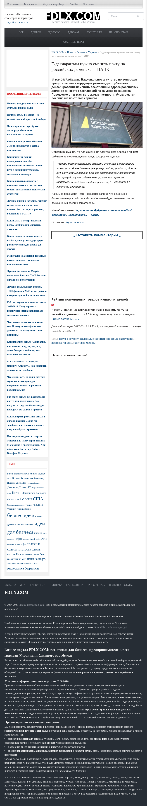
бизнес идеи (20, 514)
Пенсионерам (118, 32)
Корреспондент (75, 222)
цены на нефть (36, 559)
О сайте (74, 4)
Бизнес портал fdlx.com (65, 319)
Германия (20, 482)
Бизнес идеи (74, 585)
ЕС (30, 487)
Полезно (115, 585)
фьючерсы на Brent (35, 554)
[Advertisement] (97, 268)
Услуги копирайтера (53, 4)
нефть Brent (29, 538)
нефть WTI (41, 538)
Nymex (41, 473)
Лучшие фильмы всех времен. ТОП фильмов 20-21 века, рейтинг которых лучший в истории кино (27, 291)
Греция (30, 482)
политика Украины (61, 342)
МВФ (17, 499)
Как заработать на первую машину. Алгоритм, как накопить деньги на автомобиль (26, 366)
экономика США (30, 563)
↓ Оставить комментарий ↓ (97, 235)
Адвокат (73, 32)
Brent (16, 473)
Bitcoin (10, 473)
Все (21, 32)
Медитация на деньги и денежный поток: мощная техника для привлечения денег (26, 260)
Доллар (36, 482)
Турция (28, 504)
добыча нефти (25, 524)
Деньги (36, 32)
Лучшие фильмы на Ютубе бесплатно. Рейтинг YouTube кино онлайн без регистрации (26, 275)
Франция (11, 508)
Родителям (94, 32)
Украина (37, 504)
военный (38, 516)
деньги (11, 524)
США (38, 499)
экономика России (15, 563)
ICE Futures (31, 473)
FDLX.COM (16, 592)
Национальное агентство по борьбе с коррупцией (106, 338)
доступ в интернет (69, 338)
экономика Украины (84, 342)
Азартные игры (73, 41)
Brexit (22, 473)
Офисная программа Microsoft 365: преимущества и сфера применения (24, 146)
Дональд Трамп (17, 487)
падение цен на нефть (16, 544)
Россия (26, 499)
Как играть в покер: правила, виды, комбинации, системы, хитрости (24, 225)
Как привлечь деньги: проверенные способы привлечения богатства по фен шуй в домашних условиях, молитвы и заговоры (24, 165)
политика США (24, 550)
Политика (56, 585)
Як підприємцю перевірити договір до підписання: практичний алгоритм (23, 130)
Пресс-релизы (96, 585)
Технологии (36, 585)
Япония (21, 508)
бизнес (28, 508)
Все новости (30, 4)
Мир (22, 585)
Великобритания (22, 478)
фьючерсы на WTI (17, 559)
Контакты (88, 4)
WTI (9, 478)
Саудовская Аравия (15, 505)
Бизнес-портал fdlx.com (31, 604)
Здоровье (54, 32)
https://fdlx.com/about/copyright (110, 627)
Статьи (129, 585)
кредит (38, 533)
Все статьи (13, 4)
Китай (17, 492)
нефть (18, 538)
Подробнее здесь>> (16, 22)
